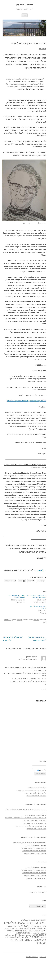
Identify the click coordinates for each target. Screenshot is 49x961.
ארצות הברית (16, 926)
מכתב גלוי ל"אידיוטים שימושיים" (36, 796)
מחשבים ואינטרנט (40, 933)
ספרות (30, 935)
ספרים (17, 935)
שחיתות (12, 937)
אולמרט (24, 920)
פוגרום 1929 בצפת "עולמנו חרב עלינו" (34, 851)
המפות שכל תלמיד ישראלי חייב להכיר (34, 821)
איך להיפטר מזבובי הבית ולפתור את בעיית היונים (31, 826)
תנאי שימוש (43, 957)
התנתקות (7, 929)
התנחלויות (15, 929)
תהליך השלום (33, 940)
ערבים (5, 935)
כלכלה (17, 931)
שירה (7, 937)
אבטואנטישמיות (40, 920)
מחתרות (32, 933)
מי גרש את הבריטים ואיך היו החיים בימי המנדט (31, 790)
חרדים (33, 931)
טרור (28, 930)
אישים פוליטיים (14, 923)
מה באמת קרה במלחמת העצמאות (35, 853)
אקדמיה (36, 926)
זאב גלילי (36, 620)
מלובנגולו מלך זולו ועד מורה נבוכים (35, 793)
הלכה (25, 929)
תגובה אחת (42, 49)
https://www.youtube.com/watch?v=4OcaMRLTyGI (29, 842)
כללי (12, 930)
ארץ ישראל (26, 925)
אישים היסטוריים (36, 922)
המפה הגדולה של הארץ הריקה (36, 829)
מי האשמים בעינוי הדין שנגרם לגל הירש (34, 848)
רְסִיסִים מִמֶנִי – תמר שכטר (38, 892)
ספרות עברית (24, 935)
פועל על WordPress (32, 957)
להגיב (44, 689)
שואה (17, 937)
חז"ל (40, 931)
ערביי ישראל (10, 935)
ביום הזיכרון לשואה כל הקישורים (36, 878)
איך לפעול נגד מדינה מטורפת (37, 788)
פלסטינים (34, 937)
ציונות (23, 937)
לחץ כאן (40, 570)
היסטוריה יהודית (34, 928)
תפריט (24, 15)
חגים (44, 931)
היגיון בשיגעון (24, 4)
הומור (44, 929)
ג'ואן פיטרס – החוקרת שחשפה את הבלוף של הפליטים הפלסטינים (25, 818)
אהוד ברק (30, 920)
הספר (21, 928)
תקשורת (19, 620)
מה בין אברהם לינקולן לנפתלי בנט (35, 845)
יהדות (23, 930)
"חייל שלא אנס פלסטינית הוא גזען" (35, 815)
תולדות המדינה (19, 939)
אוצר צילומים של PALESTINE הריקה (34, 823)
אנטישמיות (43, 926)
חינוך (36, 931)
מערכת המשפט (39, 935)
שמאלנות (41, 940)
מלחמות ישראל (23, 933)
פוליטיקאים (43, 937)
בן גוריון (9, 926)
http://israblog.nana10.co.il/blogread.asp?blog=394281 (26, 401)
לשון (8, 931)
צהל (27, 937)
